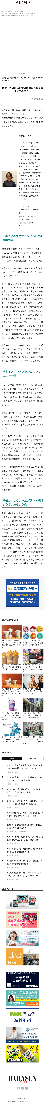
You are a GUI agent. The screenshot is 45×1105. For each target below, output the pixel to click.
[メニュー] (42, 3)
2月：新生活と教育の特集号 (10, 13)
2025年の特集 (19, 12)
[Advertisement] (22, 42)
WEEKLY (33, 758)
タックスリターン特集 (26, 13)
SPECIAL (10, 12)
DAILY (12, 758)
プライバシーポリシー (22, 1099)
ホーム (3, 12)
